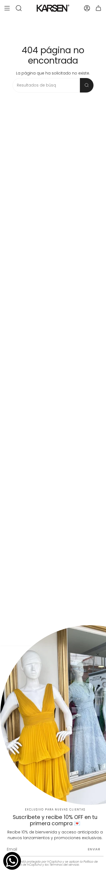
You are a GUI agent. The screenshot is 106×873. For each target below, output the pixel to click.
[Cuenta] (87, 8)
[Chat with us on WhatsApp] (12, 861)
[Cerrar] (98, 654)
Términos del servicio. (64, 865)
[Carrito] (98, 8)
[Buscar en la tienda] (86, 85)
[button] (18, 8)
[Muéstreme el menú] (7, 8)
